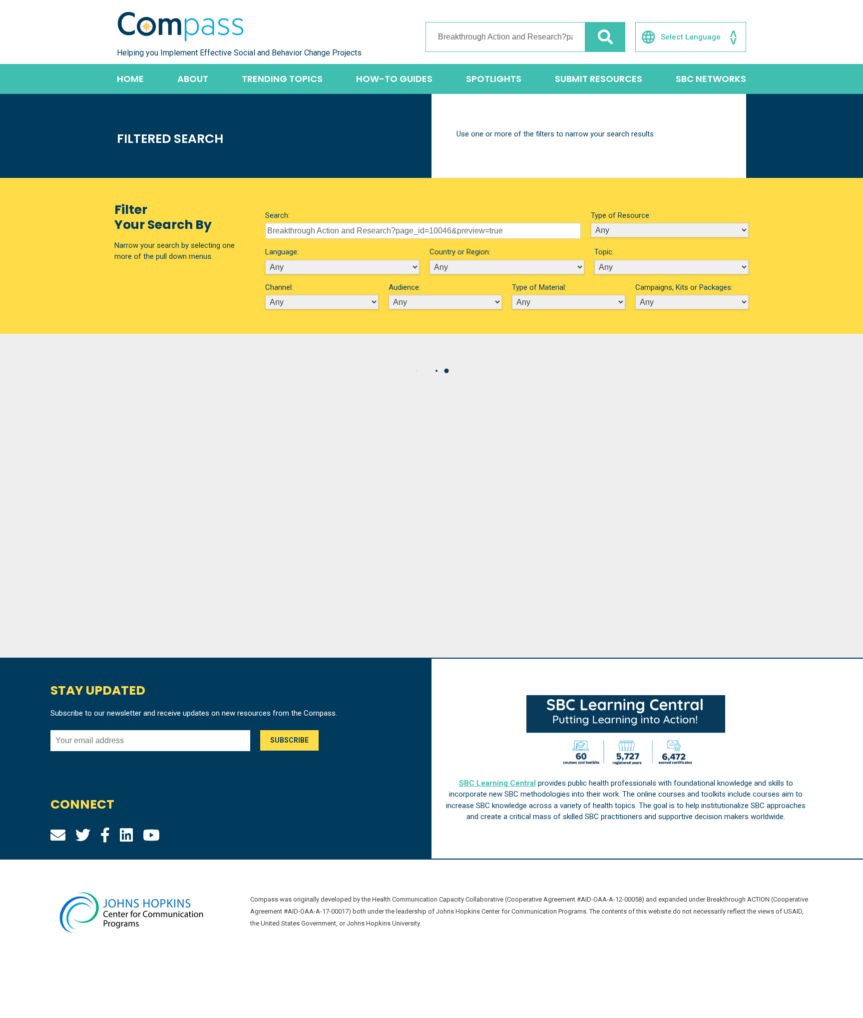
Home (130, 78)
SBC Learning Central (497, 783)
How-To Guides (394, 78)
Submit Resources (598, 78)
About (192, 78)
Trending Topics (282, 78)
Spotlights (493, 78)
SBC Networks (711, 78)
